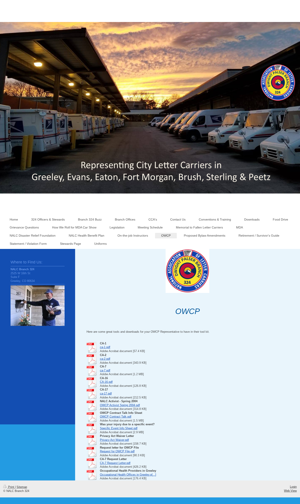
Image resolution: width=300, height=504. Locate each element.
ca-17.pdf (106, 393)
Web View (290, 490)
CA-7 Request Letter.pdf (115, 463)
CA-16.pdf (106, 381)
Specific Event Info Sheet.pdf (118, 428)
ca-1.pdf (105, 347)
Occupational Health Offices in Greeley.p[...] (128, 474)
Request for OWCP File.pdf (117, 451)
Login (293, 486)
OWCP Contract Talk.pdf (115, 416)
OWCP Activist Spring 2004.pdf (120, 405)
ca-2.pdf (105, 358)
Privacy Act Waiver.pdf (114, 440)
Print (11, 487)
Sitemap (21, 487)
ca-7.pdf (105, 370)
